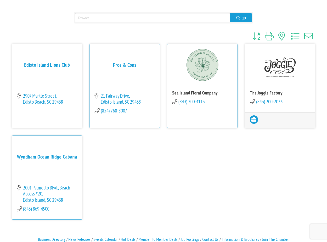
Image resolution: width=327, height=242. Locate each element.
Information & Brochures (240, 239)
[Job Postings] (254, 122)
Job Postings (190, 239)
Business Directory (51, 239)
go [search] (244, 17)
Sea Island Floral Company (195, 93)
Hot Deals (128, 239)
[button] (256, 36)
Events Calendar (106, 239)
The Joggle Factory (266, 93)
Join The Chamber (275, 239)
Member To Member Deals (158, 239)
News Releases (79, 239)
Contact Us (210, 239)
